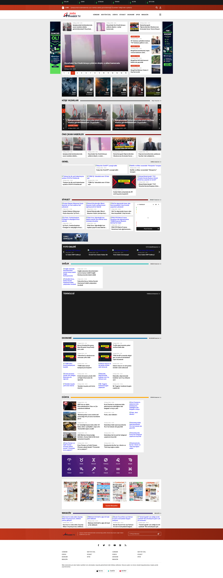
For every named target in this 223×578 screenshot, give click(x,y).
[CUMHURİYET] (119, 491)
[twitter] (104, 545)
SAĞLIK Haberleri (155, 264)
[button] (62, 252)
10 (103, 73)
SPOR (138, 14)
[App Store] (100, 571)
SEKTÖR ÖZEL (106, 14)
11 (108, 73)
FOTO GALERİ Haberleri (152, 247)
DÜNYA (115, 14)
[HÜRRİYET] (70, 491)
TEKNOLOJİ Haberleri (152, 293)
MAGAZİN (145, 14)
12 (112, 73)
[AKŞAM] (136, 491)
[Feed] (125, 545)
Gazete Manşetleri (111, 506)
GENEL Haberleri (155, 161)
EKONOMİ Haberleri (154, 338)
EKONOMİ (130, 14)
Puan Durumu (148, 228)
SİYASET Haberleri (155, 199)
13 (117, 73)
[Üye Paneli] (159, 7)
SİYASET (122, 14)
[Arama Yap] (156, 7)
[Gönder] (159, 534)
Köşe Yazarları (156, 100)
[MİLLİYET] (152, 491)
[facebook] (98, 545)
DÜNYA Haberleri (155, 397)
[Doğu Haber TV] (72, 14)
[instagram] (109, 545)
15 (125, 73)
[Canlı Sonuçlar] (75, 237)
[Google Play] (111, 571)
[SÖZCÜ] (103, 491)
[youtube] (114, 545)
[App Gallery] (123, 571)
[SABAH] (87, 491)
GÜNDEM (96, 14)
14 (121, 73)
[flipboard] (120, 545)
